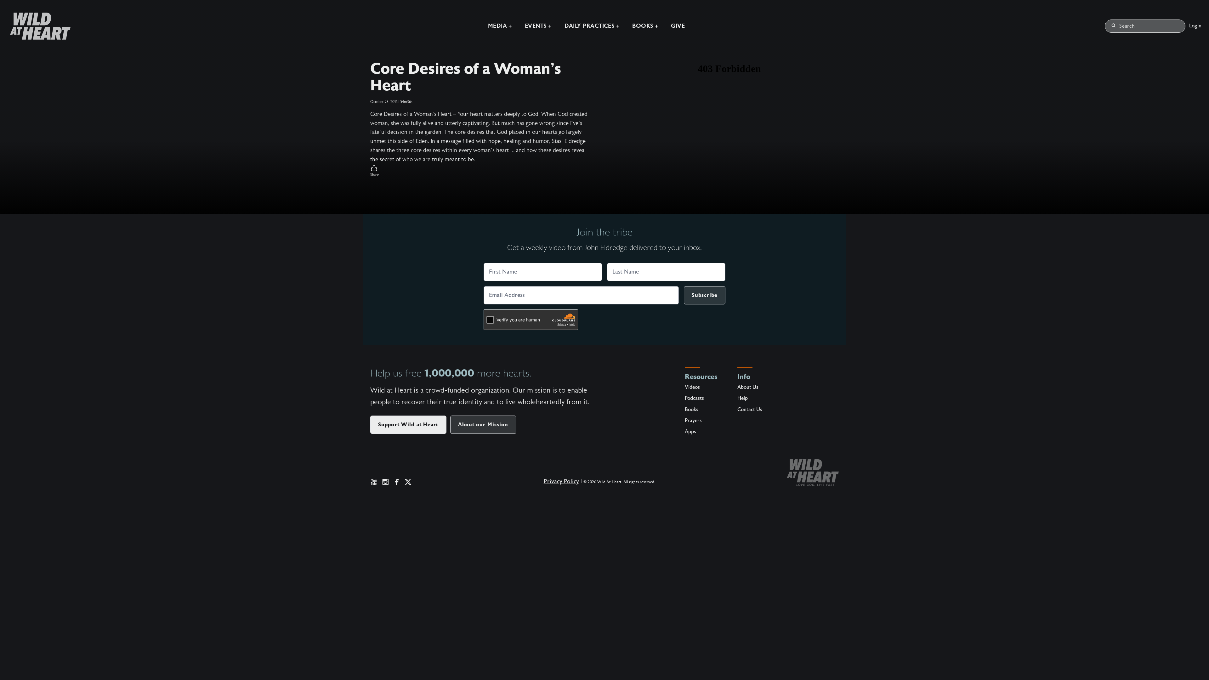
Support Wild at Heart (408, 425)
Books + (645, 26)
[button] (479, 171)
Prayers (693, 420)
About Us (747, 387)
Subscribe (705, 295)
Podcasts (694, 398)
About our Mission (483, 425)
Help (742, 398)
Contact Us (749, 409)
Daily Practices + (592, 26)
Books (691, 409)
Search (1127, 26)
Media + (500, 26)
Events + (538, 26)
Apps (690, 431)
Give (678, 26)
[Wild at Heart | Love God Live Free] (38, 26)
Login (1195, 26)
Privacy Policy (561, 481)
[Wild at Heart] (813, 472)
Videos (692, 387)
